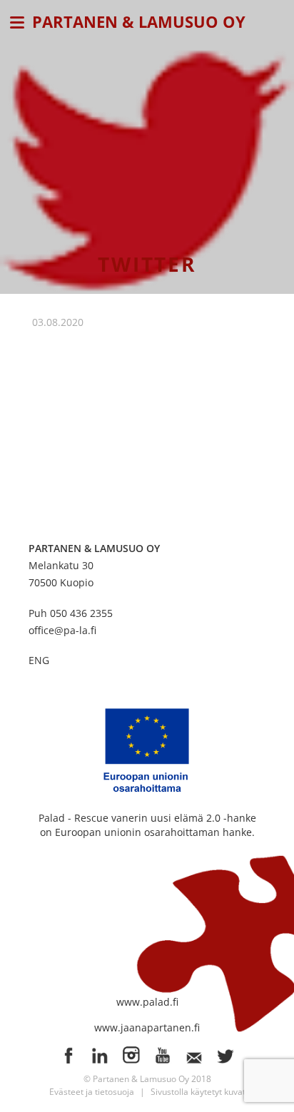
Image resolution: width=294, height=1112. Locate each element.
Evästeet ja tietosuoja (91, 1092)
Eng (39, 660)
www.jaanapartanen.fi (147, 1027)
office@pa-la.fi (62, 630)
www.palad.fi (147, 1002)
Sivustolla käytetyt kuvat (198, 1092)
